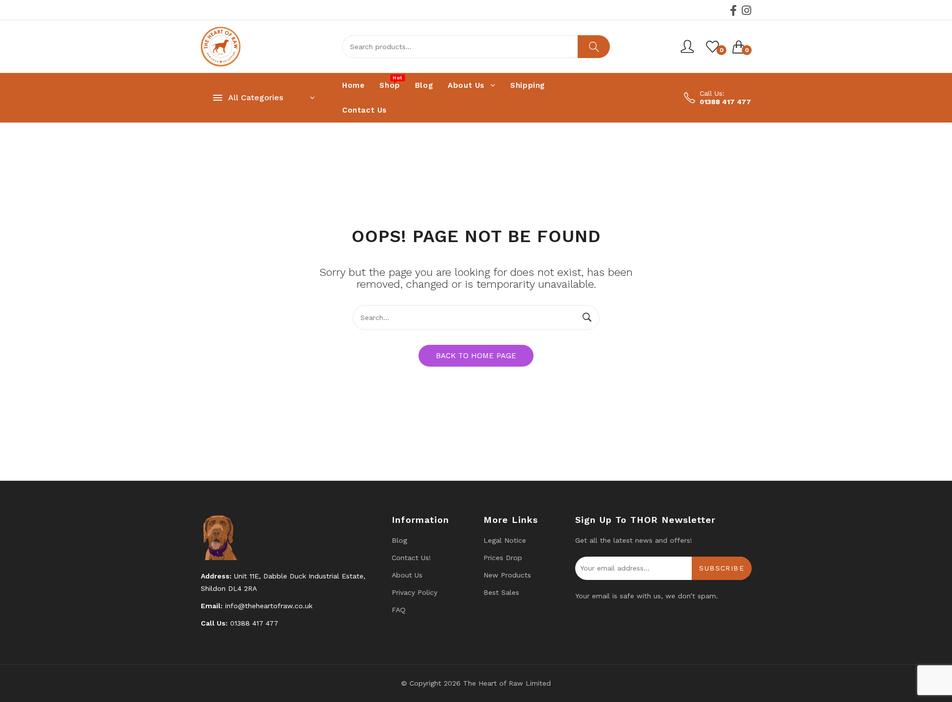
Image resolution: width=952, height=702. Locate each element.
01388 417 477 (725, 102)
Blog (399, 540)
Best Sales (501, 592)
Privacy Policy (414, 592)
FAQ (399, 610)
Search (594, 46)
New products (507, 575)
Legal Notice (504, 540)
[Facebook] (733, 10)
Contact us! (411, 558)
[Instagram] (746, 10)
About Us (407, 575)
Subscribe (721, 568)
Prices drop (502, 558)
